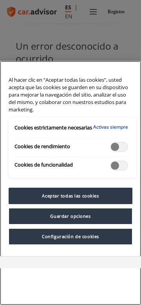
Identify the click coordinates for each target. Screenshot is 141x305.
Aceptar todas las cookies (70, 196)
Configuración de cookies (70, 236)
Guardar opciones (70, 216)
